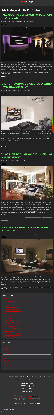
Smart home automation (40, 279)
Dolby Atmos (6, 346)
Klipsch (4, 358)
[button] (2, 3)
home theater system (37, 135)
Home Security (6, 350)
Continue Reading (4, 76)
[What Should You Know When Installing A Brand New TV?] (27, 183)
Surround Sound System (9, 368)
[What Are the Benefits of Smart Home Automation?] (27, 256)
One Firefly (37, 403)
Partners (24, 379)
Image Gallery (17, 379)
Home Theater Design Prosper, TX (35, 72)
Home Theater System (8, 355)
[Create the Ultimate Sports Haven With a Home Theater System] (27, 112)
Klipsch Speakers (7, 360)
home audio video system (31, 211)
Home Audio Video (47, 217)
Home (5, 376)
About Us (10, 376)
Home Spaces (23, 376)
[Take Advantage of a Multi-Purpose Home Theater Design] (27, 43)
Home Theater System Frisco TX (32, 142)
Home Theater (6, 353)
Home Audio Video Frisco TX (33, 217)
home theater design (32, 63)
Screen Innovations (7, 365)
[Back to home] (27, 3)
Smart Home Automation (44, 376)
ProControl (5, 363)
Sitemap (38, 379)
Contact (33, 379)
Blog (28, 379)
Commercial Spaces (32, 376)
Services (16, 376)
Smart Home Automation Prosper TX (34, 287)
